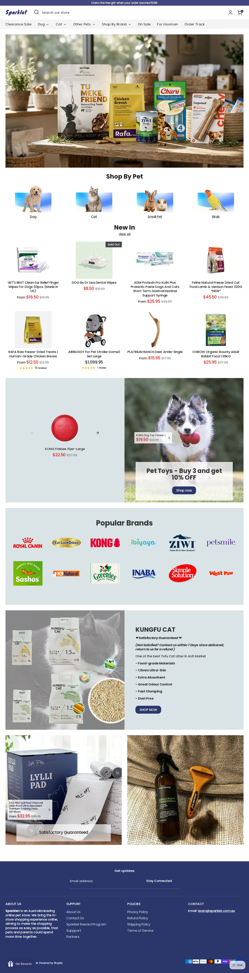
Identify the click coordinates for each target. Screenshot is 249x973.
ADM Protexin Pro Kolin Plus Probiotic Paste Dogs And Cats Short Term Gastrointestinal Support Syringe (155, 289)
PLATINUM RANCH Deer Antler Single (154, 352)
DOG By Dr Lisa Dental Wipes (94, 282)
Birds (216, 216)
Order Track (194, 24)
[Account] (230, 12)
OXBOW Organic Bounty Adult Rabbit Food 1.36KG (215, 354)
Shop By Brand (115, 24)
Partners (72, 936)
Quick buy (33, 272)
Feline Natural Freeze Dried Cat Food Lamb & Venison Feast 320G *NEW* (216, 286)
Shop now (184, 490)
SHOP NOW (148, 709)
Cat (59, 24)
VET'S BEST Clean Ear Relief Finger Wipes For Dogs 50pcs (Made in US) (33, 286)
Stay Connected (159, 880)
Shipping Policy (138, 924)
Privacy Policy (137, 912)
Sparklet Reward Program (86, 924)
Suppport (73, 930)
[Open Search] (36, 12)
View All (124, 234)
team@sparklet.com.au (216, 910)
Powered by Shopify (51, 963)
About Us (73, 912)
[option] (124, 101)
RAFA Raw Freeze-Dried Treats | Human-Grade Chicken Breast (33, 354)
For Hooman (167, 24)
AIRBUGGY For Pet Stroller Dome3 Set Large (94, 354)
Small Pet (155, 216)
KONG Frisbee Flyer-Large (65, 449)
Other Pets (82, 24)
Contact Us (75, 918)
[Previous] (32, 433)
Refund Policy (137, 918)
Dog (42, 24)
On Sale (144, 24)
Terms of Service (140, 930)
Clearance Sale (18, 24)
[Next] (97, 433)
